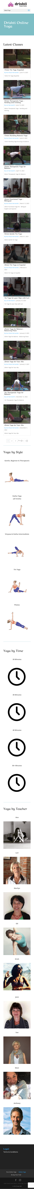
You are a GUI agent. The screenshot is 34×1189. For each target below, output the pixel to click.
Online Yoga (22, 1172)
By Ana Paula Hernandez (11, 72)
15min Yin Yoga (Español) (14, 69)
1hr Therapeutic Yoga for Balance (13, 393)
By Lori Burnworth (9, 105)
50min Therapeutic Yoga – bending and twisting (14, 101)
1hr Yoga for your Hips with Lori (16, 298)
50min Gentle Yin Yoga (13, 233)
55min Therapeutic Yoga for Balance (15, 167)
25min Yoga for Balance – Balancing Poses (14, 329)
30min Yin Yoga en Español (14, 265)
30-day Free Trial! (16, 1175)
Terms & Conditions (10, 1152)
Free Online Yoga (11, 1172)
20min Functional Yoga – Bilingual (14, 200)
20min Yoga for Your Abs (14, 361)
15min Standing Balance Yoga (15, 135)
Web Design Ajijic (18, 1186)
